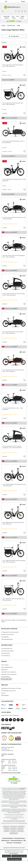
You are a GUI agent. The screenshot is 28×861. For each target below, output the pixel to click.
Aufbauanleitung (5, 676)
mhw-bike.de (6, 826)
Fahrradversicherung (6, 648)
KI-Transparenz (17, 842)
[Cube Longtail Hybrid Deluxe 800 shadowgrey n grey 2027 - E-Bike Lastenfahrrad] (14, 474)
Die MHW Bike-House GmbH (8, 690)
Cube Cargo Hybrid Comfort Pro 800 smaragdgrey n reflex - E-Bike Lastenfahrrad (13, 256)
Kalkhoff (6, 18)
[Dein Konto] (22, 11)
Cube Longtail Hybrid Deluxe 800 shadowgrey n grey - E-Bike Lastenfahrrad (14, 485)
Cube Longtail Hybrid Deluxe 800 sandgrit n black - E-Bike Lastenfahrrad (13, 523)
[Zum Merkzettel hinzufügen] (24, 75)
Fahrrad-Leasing (5, 653)
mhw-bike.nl (6, 831)
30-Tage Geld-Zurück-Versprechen (10, 632)
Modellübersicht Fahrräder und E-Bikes (11, 688)
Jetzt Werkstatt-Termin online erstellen (11, 772)
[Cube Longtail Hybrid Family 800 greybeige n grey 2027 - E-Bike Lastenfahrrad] (14, 588)
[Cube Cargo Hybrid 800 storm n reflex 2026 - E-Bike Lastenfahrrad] (14, 398)
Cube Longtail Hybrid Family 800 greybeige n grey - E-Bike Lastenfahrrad (13, 599)
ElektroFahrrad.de (13, 833)
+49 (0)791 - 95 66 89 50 (7, 754)
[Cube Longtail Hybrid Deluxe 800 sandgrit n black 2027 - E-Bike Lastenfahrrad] (14, 512)
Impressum (9, 842)
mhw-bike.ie (20, 828)
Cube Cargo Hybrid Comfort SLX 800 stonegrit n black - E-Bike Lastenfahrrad (12, 332)
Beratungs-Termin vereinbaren (9, 674)
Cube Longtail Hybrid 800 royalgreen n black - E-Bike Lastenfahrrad (14, 180)
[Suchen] (15, 11)
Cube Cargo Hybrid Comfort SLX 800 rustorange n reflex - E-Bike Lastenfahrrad (13, 370)
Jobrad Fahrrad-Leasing (7, 651)
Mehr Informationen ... (14, 853)
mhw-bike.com (14, 826)
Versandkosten (5, 637)
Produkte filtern (15, 36)
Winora (14, 18)
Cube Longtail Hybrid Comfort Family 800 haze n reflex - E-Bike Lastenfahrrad (12, 103)
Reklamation (4, 669)
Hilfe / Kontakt (4, 665)
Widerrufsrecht (5, 840)
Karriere (3, 693)
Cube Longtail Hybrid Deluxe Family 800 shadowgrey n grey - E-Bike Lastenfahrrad (13, 561)
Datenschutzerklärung (16, 840)
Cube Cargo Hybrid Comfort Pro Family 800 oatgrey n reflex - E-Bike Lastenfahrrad (13, 294)
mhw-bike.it (13, 828)
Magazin (23, 1)
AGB (24, 840)
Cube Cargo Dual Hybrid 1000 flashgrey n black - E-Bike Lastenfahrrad (13, 142)
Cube (13, 16)
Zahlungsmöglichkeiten (7, 639)
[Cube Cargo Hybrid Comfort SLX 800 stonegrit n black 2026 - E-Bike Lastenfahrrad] (14, 321)
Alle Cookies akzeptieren (14, 859)
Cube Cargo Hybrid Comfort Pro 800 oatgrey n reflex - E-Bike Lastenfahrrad (14, 218)
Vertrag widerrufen (6, 679)
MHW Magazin (5, 695)
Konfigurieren (6, 856)
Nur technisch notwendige (19, 856)
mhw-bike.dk (20, 831)
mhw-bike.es (21, 826)
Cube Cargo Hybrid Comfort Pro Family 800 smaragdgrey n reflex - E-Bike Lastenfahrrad (12, 447)
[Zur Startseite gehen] (14, 7)
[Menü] (2, 11)
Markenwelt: (7, 16)
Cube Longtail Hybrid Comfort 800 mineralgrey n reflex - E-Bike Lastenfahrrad (12, 65)
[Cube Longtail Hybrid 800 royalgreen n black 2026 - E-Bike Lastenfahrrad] (14, 169)
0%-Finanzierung (5, 655)
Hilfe (6, 1)
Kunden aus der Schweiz (7, 634)
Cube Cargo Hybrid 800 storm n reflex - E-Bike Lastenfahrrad (12, 408)
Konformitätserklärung (6, 667)
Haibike (22, 16)
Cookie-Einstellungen (7, 838)
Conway (22, 18)
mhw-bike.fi (13, 831)
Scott (17, 16)
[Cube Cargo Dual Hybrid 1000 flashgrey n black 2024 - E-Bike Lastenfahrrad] (14, 131)
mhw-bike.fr (7, 828)
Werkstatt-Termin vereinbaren (8, 672)
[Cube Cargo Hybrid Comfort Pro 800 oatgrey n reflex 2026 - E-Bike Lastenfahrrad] (14, 207)
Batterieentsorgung (19, 838)
